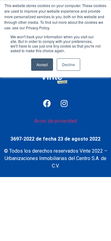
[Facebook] (47, 103)
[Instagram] (64, 103)
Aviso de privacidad (55, 121)
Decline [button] (68, 64)
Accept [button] (42, 64)
